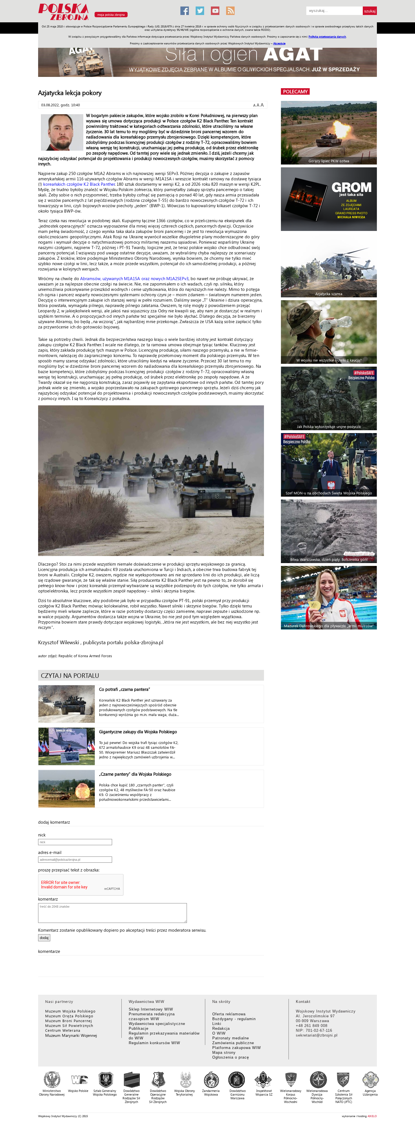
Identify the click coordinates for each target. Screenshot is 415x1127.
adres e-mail (51, 852)
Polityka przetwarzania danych (327, 36)
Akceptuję (279, 43)
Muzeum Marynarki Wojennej (71, 1035)
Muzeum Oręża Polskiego (69, 1015)
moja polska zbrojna (111, 14)
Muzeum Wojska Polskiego (70, 1011)
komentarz (49, 899)
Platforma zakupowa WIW (236, 1048)
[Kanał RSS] (230, 11)
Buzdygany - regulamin (234, 1019)
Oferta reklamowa (229, 1014)
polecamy (295, 91)
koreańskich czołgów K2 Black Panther (79, 184)
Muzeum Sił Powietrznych (69, 1025)
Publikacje (138, 1028)
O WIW (219, 1033)
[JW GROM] (329, 199)
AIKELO (372, 1116)
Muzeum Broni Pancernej (68, 1020)
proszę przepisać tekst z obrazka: (70, 870)
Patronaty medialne (230, 1038)
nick (43, 835)
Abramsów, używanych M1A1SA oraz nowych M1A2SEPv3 (134, 278)
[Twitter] (200, 11)
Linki (216, 1024)
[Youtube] (215, 11)
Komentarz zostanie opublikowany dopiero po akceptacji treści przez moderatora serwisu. (122, 930)
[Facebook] (184, 11)
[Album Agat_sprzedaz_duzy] (207, 58)
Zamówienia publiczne (233, 1043)
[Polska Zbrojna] (106, 20)
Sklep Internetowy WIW (151, 1009)
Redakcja (221, 1028)
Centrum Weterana (62, 1030)
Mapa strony (224, 1052)
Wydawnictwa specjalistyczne (157, 1024)
